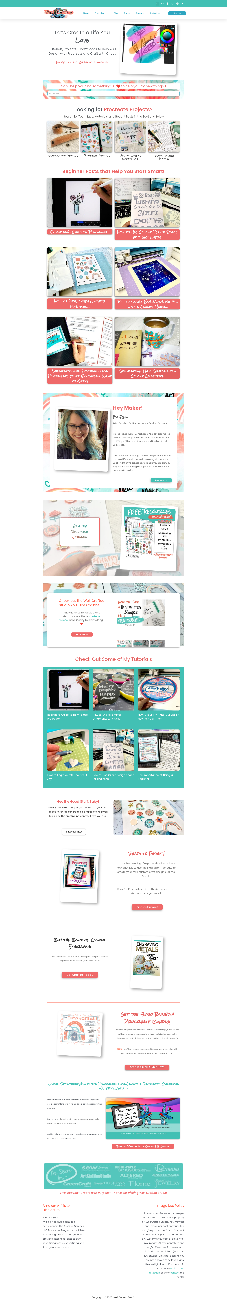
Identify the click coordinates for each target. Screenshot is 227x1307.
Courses (139, 13)
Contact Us (154, 13)
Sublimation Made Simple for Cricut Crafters (147, 373)
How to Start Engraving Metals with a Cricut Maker (147, 304)
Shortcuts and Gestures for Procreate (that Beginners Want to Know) (80, 376)
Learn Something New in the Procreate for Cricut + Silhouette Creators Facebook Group (113, 1086)
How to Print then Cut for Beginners (80, 304)
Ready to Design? (147, 853)
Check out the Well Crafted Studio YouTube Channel (82, 602)
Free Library (101, 13)
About (86, 13)
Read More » (53, 723)
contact (174, 1272)
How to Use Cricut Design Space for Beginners (147, 234)
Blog (116, 13)
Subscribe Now (74, 831)
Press (127, 13)
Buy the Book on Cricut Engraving (80, 943)
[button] (157, 4)
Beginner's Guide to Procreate (80, 231)
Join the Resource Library (80, 531)
